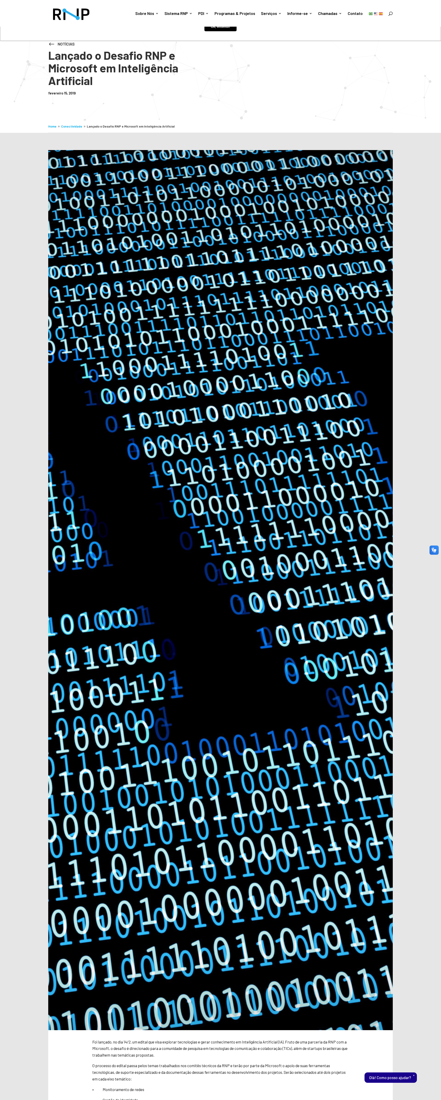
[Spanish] (381, 13)
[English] (376, 13)
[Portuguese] (371, 13)
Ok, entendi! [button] (220, 26)
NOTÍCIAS (66, 43)
